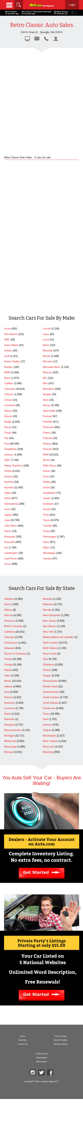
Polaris (47, 432)
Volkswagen (49, 536)
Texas (46, 713)
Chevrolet (9, 388)
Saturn (46, 470)
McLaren (48, 361)
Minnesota (10, 741)
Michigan (9, 735)
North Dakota (50, 648)
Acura (7, 328)
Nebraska (48, 604)
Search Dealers (60, 1040)
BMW (7, 372)
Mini (45, 383)
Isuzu (7, 509)
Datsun (8, 410)
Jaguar (8, 514)
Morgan (47, 394)
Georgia (8, 664)
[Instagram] (33, 1072)
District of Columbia (15, 653)
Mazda (46, 356)
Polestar (47, 438)
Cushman (9, 405)
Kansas (8, 697)
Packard (47, 416)
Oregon (47, 675)
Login (72, 4)
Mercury (47, 372)
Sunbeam (48, 503)
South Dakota (50, 702)
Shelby (47, 481)
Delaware (9, 648)
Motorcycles (41, 1061)
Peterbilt (47, 421)
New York (48, 631)
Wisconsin (48, 746)
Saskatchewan (51, 691)
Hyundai (8, 487)
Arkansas (9, 620)
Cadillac (8, 383)
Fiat (6, 438)
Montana (48, 598)
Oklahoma (48, 664)
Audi (6, 356)
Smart (46, 487)
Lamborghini (11, 553)
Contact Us (22, 1044)
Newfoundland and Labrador (58, 637)
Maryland (9, 724)
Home (22, 1036)
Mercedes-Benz (51, 367)
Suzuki (47, 509)
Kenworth (9, 542)
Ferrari (7, 432)
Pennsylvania (50, 680)
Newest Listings (61, 1044)
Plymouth (48, 427)
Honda (7, 470)
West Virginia (50, 741)
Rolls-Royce (49, 465)
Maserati (48, 350)
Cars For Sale (60, 1036)
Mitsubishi (48, 388)
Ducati (7, 427)
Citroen (8, 399)
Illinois (7, 680)
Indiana (8, 686)
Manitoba (9, 719)
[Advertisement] (41, 99)
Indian (7, 492)
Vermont (47, 724)
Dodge (7, 421)
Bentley (8, 367)
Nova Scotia (50, 653)
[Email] (36, 38)
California (9, 631)
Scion (46, 476)
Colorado (9, 637)
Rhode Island (50, 686)
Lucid (46, 339)
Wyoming (48, 752)
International (11, 503)
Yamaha (47, 558)
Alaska (8, 604)
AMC (7, 339)
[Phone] (46, 38)
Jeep (7, 520)
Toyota (46, 520)
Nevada (47, 609)
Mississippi (10, 746)
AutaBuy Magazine (49, 1082)
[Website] (27, 38)
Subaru (47, 498)
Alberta (8, 609)
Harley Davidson (13, 465)
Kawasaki (9, 536)
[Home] (41, 4)
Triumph (47, 525)
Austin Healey (12, 361)
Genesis (9, 454)
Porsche (47, 449)
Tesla (46, 514)
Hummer (9, 481)
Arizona (8, 615)
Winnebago (49, 553)
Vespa (46, 531)
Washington (49, 735)
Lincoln (47, 328)
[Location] (55, 38)
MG (45, 378)
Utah (45, 719)
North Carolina (51, 642)
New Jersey (49, 620)
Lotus (46, 334)
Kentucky (9, 702)
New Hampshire (51, 615)
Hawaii (8, 670)
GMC (7, 460)
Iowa (6, 691)
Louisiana (9, 708)
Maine (7, 713)
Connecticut (11, 642)
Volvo (46, 542)
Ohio (45, 659)
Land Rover (10, 558)
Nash (46, 399)
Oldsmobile (49, 410)
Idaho (7, 675)
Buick (7, 378)
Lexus (7, 563)
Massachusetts (12, 730)
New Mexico (50, 626)
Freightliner (10, 449)
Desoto (8, 416)
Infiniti (7, 498)
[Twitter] (41, 1072)
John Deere (10, 525)
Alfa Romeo (10, 334)
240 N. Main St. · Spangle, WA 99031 (41, 32)
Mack (46, 345)
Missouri (9, 752)
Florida (8, 659)
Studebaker (49, 492)
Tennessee (49, 708)
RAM (45, 454)
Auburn (8, 350)
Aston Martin (11, 345)
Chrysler (9, 394)
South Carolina (51, 697)
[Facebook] (50, 1072)
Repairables (41, 1058)
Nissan (47, 405)
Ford (6, 443)
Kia (6, 547)
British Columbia (13, 626)
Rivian (46, 460)
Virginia (47, 730)
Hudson (8, 476)
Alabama (9, 598)
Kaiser (7, 531)
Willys (46, 547)
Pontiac (47, 443)
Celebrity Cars (41, 1054)
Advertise (22, 1040)
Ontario (47, 670)
